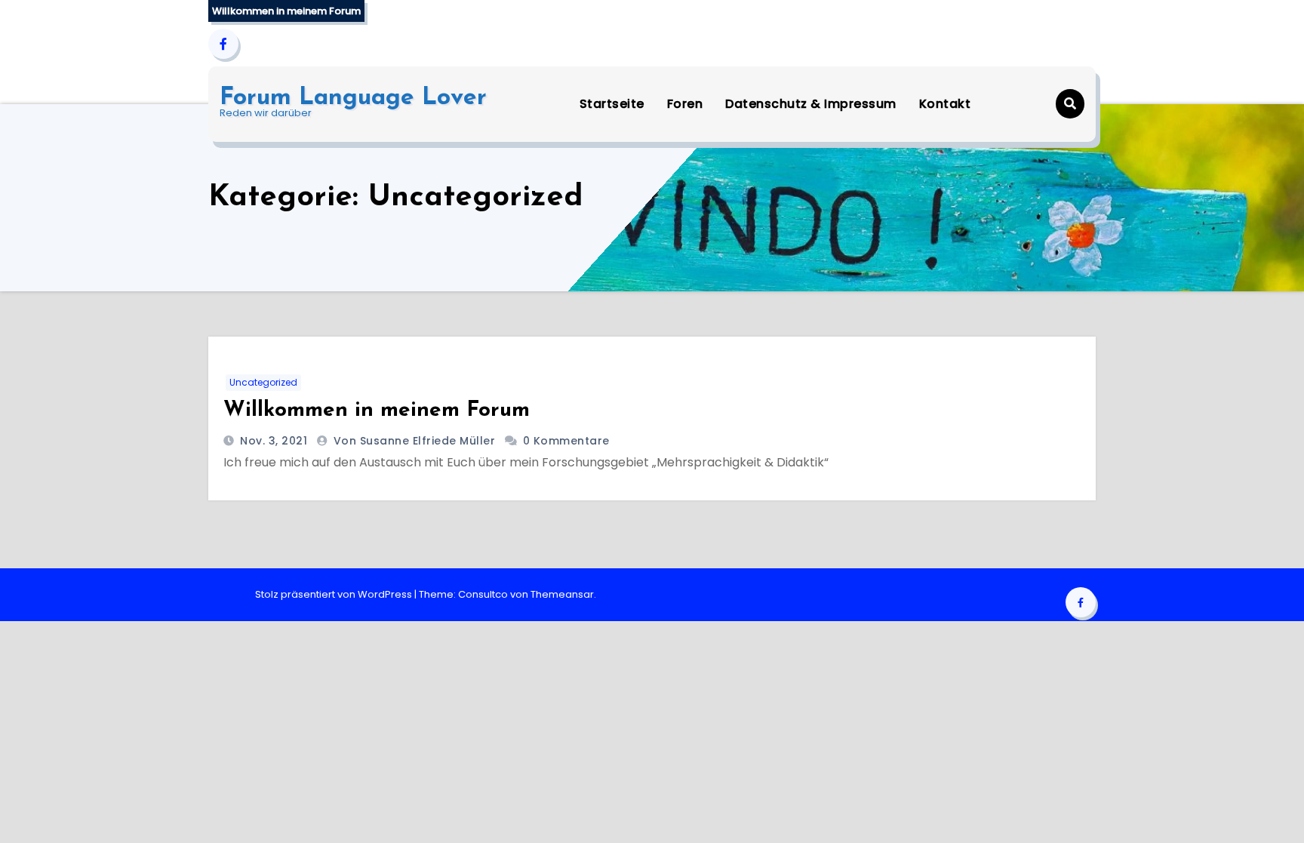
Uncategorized (263, 382)
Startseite (612, 103)
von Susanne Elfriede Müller (416, 440)
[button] (1070, 103)
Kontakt (945, 103)
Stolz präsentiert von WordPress (334, 594)
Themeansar (562, 594)
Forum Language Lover (353, 98)
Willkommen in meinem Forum (376, 410)
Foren (685, 103)
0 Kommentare (566, 440)
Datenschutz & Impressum (810, 103)
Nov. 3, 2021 (272, 440)
